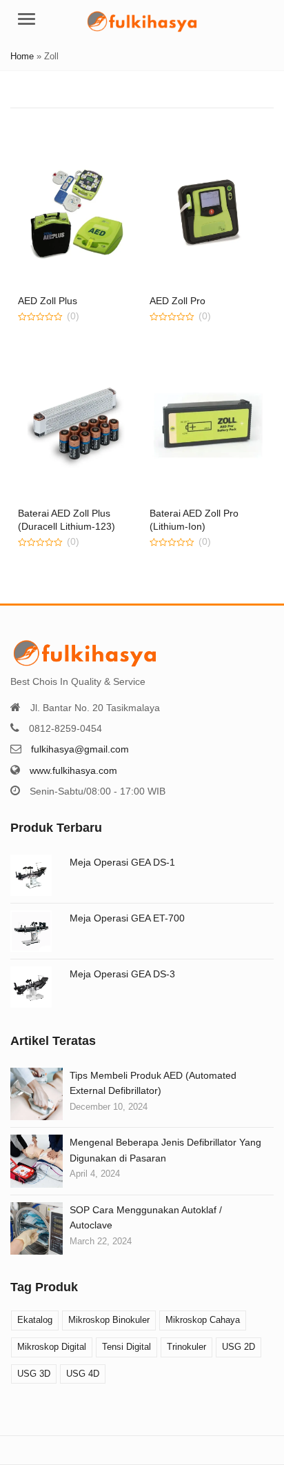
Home (22, 56)
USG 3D (33, 1373)
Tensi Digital (126, 1347)
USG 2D (238, 1347)
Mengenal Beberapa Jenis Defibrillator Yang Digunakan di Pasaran (165, 1150)
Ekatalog (34, 1320)
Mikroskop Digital (51, 1347)
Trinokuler (186, 1347)
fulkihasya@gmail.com (80, 749)
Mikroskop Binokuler (109, 1320)
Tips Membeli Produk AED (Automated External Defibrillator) (153, 1083)
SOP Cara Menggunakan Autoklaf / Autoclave (146, 1217)
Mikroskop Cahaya (202, 1320)
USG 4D (82, 1373)
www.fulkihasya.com (73, 770)
